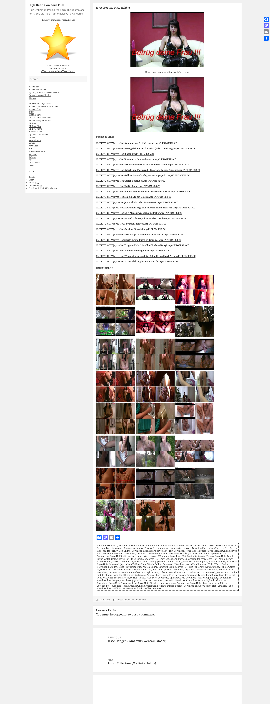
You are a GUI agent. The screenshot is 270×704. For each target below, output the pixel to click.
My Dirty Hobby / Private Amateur (44, 92)
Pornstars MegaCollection (40, 95)
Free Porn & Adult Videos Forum (43, 188)
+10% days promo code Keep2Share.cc (58, 20)
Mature (32, 143)
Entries (34, 182)
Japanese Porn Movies (38, 134)
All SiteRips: (34, 86)
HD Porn (32, 123)
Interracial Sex (35, 131)
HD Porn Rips (35, 126)
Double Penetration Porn (58, 65)
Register (32, 177)
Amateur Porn (35, 109)
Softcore (32, 157)
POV (30, 148)
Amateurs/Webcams (37, 89)
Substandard (34, 162)
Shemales (33, 154)
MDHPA (142, 599)
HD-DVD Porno (35, 129)
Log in (31, 179)
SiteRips (32, 98)
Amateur (119, 599)
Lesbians (32, 137)
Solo (30, 159)
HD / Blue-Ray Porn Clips (40, 120)
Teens (31, 165)
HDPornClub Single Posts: (40, 103)
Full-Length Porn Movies (39, 117)
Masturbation (35, 140)
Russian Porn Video (37, 151)
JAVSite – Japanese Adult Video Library (58, 71)
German (129, 599)
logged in (120, 614)
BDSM (31, 112)
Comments (35, 185)
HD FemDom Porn (58, 68)
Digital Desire (35, 115)
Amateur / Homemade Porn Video (43, 106)
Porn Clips (33, 145)
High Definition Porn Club (46, 5)
